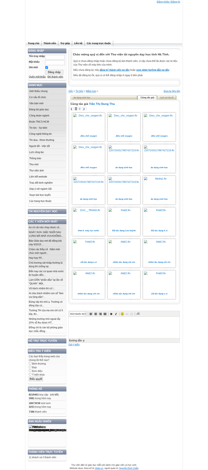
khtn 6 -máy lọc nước (88, 230)
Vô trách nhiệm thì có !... (42, 288)
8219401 (34, 394)
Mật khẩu (34, 61)
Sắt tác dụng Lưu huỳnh (124, 230)
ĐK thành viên (55, 76)
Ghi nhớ (33, 67)
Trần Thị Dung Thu (102, 103)
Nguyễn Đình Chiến (129, 468)
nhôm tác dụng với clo (124, 262)
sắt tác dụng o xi (88, 262)
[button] (91, 314)
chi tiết (54, 394)
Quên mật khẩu (37, 76)
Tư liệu (79, 91)
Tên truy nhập (37, 56)
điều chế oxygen (88, 136)
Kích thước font (77, 314)
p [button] (83, 340)
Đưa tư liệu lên (172, 91)
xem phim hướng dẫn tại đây (152, 70)
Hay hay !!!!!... (36, 257)
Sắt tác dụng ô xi (159, 230)
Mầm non (91, 91)
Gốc (70, 91)
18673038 (34, 403)
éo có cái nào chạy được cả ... (45, 227)
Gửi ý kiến (74, 344)
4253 (32, 406)
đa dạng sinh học (123, 167)
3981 (32, 398)
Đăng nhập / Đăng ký (168, 1)
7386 (32, 411)
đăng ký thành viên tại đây (115, 70)
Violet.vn (99, 468)
